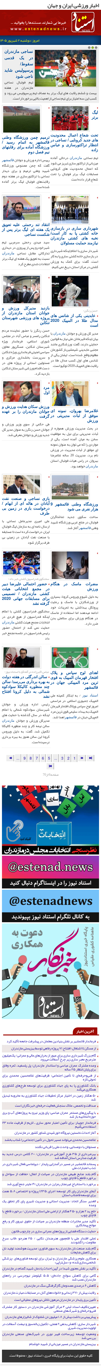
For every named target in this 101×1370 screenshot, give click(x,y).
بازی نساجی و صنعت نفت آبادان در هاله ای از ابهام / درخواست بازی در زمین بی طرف (26, 505)
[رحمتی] (21, 207)
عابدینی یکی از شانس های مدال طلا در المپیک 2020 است (74, 320)
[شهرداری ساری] (70, 209)
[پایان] (50, 766)
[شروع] (90, 758)
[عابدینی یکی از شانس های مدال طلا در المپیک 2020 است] (70, 290)
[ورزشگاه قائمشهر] (21, 118)
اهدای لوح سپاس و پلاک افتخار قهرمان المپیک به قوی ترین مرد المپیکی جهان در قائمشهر (74, 680)
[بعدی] (10, 758)
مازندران (76, 157)
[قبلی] (82, 758)
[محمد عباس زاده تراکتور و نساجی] (70, 117)
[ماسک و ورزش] (70, 564)
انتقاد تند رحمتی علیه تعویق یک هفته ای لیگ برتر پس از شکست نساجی (26, 229)
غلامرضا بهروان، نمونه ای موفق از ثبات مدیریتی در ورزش (74, 415)
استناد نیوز (90, 695)
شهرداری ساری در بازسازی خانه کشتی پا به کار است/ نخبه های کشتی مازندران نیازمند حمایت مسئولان (74, 235)
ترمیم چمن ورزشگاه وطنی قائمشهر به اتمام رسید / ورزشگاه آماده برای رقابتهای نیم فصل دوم (26, 144)
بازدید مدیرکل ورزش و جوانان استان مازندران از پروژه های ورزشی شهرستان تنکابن (26, 315)
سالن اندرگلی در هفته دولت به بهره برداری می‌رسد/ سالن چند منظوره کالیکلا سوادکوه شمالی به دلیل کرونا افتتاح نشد (26, 686)
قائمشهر (8, 159)
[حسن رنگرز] (21, 289)
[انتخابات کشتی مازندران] (21, 562)
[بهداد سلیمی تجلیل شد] (70, 657)
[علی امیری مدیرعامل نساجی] (21, 484)
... (55, 758)
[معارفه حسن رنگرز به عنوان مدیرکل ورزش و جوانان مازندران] (21, 391)
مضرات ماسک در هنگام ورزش (74, 586)
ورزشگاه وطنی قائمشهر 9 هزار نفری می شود (74, 506)
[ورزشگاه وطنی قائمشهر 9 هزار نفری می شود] (70, 486)
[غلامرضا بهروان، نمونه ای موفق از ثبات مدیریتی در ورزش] (70, 393)
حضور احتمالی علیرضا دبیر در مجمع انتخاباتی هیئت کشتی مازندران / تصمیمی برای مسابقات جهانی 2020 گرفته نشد (26, 593)
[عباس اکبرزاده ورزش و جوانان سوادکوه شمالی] (21, 656)
